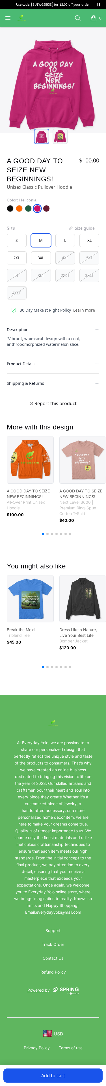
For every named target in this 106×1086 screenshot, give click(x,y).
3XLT (89, 275)
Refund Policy (53, 972)
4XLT (16, 293)
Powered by (38, 990)
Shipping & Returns (25, 383)
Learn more (84, 310)
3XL (41, 257)
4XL (65, 257)
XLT (41, 275)
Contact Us (53, 958)
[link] (30, 459)
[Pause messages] (98, 4)
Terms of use (71, 1047)
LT (16, 275)
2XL (16, 257)
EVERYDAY (42, 4)
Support (53, 930)
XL (89, 240)
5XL (89, 257)
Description (18, 329)
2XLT (65, 275)
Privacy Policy (37, 1047)
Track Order (53, 944)
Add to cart (53, 1075)
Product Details (21, 363)
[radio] (17, 240)
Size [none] (11, 228)
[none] (81, 228)
